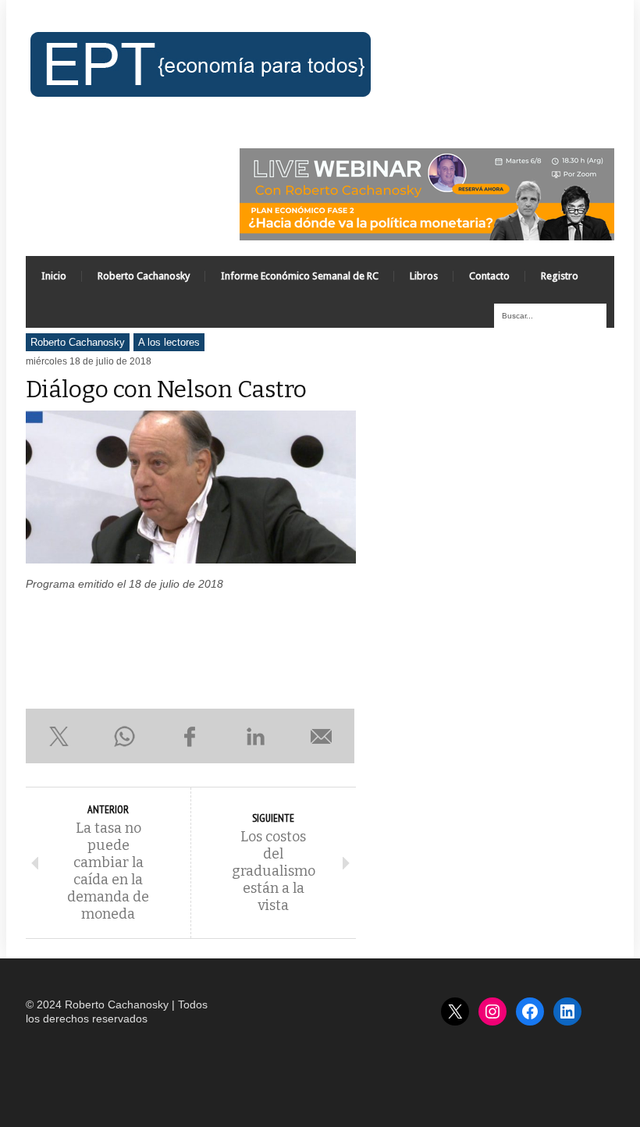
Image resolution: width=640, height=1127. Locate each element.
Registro (559, 276)
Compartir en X (58, 736)
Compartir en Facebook (189, 736)
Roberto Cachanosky (144, 276)
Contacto (489, 276)
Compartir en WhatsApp (124, 736)
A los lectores (169, 342)
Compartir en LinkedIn (256, 736)
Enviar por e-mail (321, 736)
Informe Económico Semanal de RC (300, 276)
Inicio (53, 276)
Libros (424, 276)
